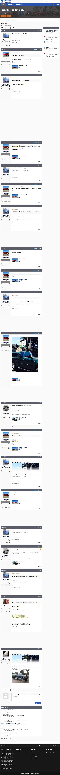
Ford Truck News (34, 758)
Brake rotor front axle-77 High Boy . (51, 36)
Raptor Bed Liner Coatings (7, 728)
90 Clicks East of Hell (6, 417)
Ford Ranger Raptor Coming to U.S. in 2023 (10, 732)
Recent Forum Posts (47, 28)
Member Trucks (33, 754)
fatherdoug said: (15, 433)
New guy (47, 47)
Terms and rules (46, 745)
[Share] (38, 30)
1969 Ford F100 (5, 714)
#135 (40, 490)
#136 (40, 527)
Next (14, 27)
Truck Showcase (10, 4)
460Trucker (6, 606)
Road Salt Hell (7, 611)
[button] (13, 694)
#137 (40, 546)
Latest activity (18, 754)
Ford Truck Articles (4, 707)
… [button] (6, 27)
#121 (40, 30)
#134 (40, 456)
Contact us (41, 745)
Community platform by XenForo (30, 773)
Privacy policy (52, 745)
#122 (40, 49)
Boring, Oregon (7, 663)
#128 (40, 248)
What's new (18, 749)
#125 (40, 165)
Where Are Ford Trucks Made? (8, 709)
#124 (40, 142)
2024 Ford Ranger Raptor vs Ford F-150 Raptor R (11, 723)
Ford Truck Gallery (34, 756)
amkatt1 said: (14, 78)
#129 (40, 270)
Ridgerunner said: (15, 52)
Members (32, 751)
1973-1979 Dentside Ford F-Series (51, 33)
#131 (40, 333)
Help (56, 745)
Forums (3, 4)
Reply (40, 71)
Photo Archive (19, 4)
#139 (40, 596)
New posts (18, 751)
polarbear (5, 658)
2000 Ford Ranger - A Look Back (8, 718)
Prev (2, 27)
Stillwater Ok (8, 45)
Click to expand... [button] (26, 470)
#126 (40, 184)
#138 (40, 570)
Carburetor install (48, 53)
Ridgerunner (6, 40)
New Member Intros (49, 39)
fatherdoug (5, 412)
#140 (40, 648)
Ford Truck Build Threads (50, 56)
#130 (40, 292)
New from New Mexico (49, 41)
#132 (40, 402)
